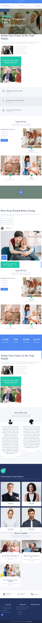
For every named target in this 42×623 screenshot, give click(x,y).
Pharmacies (31, 150)
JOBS (20, 2)
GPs (10, 178)
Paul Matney (10, 503)
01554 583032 (39, 6)
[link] (4, 257)
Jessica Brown (10, 529)
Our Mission (33, 553)
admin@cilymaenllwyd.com (25, 6)
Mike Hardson (31, 529)
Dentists (31, 178)
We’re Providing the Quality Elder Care (10, 555)
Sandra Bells (31, 503)
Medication (13, 577)
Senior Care (12, 553)
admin (9, 553)
